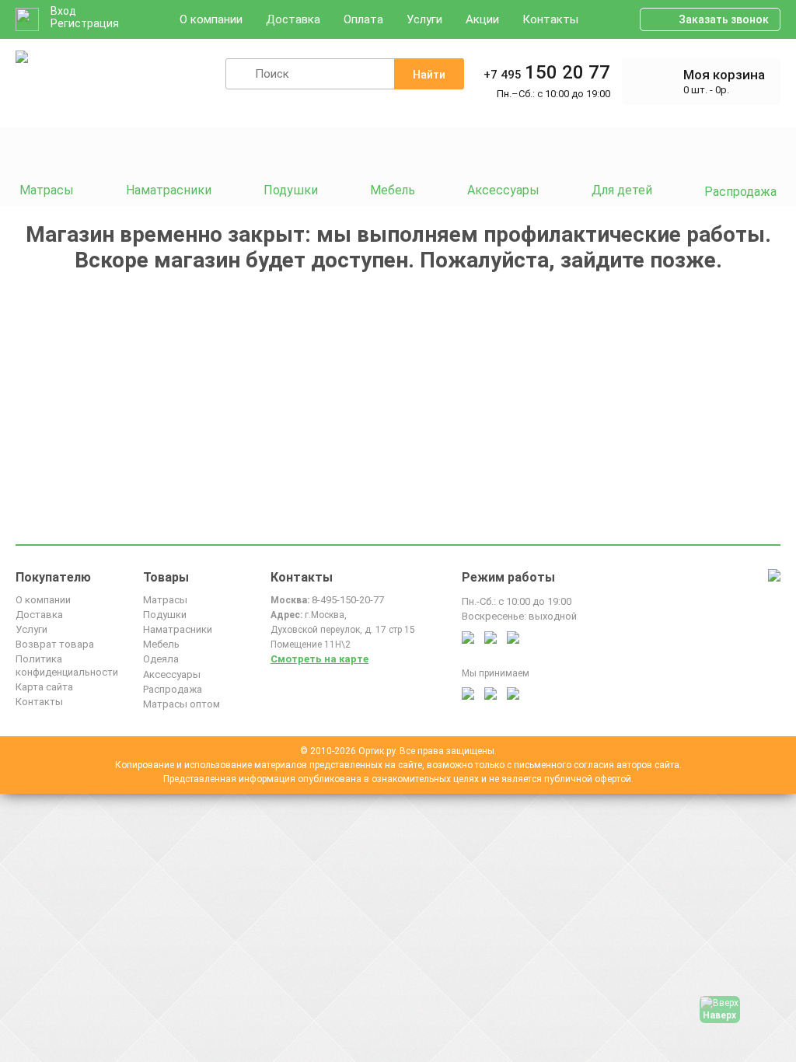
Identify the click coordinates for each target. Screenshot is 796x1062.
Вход (63, 11)
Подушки (165, 614)
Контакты (550, 19)
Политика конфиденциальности (67, 665)
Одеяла (161, 659)
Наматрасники (177, 629)
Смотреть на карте (319, 659)
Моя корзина (724, 74)
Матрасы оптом (181, 704)
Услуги (424, 19)
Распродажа (172, 689)
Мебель (161, 644)
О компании (211, 19)
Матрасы (165, 600)
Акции (482, 19)
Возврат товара (55, 644)
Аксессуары (172, 674)
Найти (429, 74)
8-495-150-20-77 (348, 600)
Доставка (293, 19)
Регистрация (85, 23)
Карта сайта (44, 687)
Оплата (363, 19)
